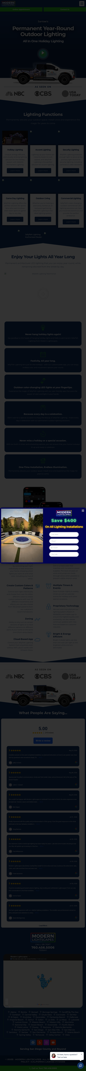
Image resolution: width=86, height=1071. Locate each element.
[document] (43, 535)
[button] (83, 510)
